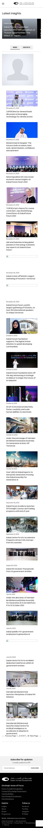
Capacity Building (7, 794)
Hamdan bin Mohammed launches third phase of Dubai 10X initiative (20, 694)
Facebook (25, 806)
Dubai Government (7, 821)
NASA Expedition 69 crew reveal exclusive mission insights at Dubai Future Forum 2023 (20, 179)
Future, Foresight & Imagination (12, 789)
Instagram (25, 811)
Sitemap (6, 825)
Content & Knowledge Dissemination (14, 791)
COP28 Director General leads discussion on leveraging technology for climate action (19, 113)
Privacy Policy (19, 823)
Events (4, 811)
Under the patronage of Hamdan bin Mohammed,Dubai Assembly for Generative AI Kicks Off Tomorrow (20, 442)
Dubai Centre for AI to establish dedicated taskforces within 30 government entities (20, 662)
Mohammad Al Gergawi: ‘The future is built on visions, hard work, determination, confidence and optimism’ (20, 146)
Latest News (9, 23)
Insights (4, 806)
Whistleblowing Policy (32, 823)
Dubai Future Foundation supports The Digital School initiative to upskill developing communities (19, 342)
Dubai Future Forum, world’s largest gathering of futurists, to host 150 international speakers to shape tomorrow (20, 309)
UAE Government (20, 821)
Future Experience (8, 799)
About (4, 809)
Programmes (6, 814)
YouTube (25, 809)
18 (28, 736)
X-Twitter (25, 814)
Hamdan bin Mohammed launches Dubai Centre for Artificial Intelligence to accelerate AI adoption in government (17, 728)
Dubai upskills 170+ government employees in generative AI (19, 633)
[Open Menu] (3, 4)
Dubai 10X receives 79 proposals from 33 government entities (20, 570)
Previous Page (9, 736)
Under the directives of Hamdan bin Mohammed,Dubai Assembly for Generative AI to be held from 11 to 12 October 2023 (20, 601)
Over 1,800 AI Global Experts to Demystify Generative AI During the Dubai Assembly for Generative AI (20, 476)
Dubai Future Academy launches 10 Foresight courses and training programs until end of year (20, 508)
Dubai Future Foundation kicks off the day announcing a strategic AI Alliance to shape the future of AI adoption (20, 376)
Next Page (35, 736)
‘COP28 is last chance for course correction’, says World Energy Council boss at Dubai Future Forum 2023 (20, 212)
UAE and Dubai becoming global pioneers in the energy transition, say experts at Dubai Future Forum (20, 246)
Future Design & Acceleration (11, 796)
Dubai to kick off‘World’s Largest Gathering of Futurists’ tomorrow (20, 277)
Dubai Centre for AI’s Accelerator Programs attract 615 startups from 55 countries (20, 539)
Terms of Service (7, 823)
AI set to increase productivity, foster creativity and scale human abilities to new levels (19, 409)
